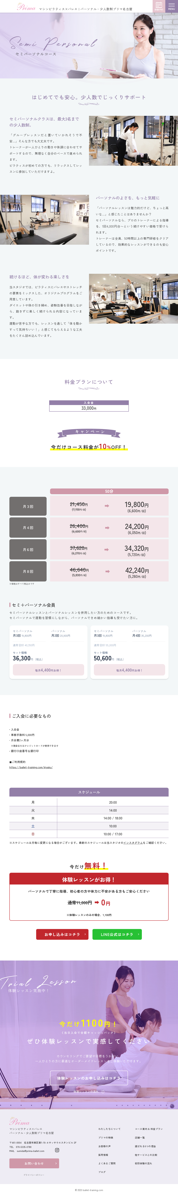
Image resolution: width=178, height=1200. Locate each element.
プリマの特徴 (105, 1137)
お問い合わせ (34, 1163)
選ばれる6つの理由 (145, 1146)
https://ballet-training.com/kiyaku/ (31, 767)
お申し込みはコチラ (62, 934)
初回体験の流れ (143, 1163)
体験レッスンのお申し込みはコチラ (89, 1078)
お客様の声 (104, 1146)
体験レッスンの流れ (86, 1091)
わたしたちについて (109, 1129)
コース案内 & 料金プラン (149, 1129)
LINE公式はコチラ (117, 934)
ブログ (102, 1172)
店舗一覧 (140, 1137)
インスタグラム (133, 843)
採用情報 (103, 1155)
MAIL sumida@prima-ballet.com (26, 1151)
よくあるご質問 (107, 1163)
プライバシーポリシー (33, 1174)
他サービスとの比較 (146, 1155)
